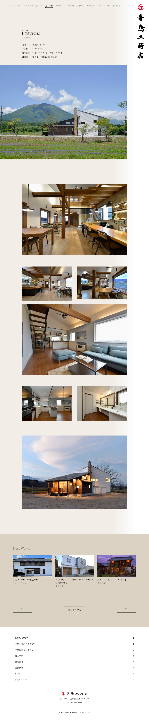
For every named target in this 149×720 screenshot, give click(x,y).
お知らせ (90, 6)
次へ (126, 608)
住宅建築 (26, 38)
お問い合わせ (103, 6)
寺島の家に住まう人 (75, 6)
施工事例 (49, 6)
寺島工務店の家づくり (33, 6)
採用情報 (116, 6)
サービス (60, 6)
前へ (22, 608)
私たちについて (14, 6)
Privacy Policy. (84, 712)
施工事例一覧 (74, 610)
